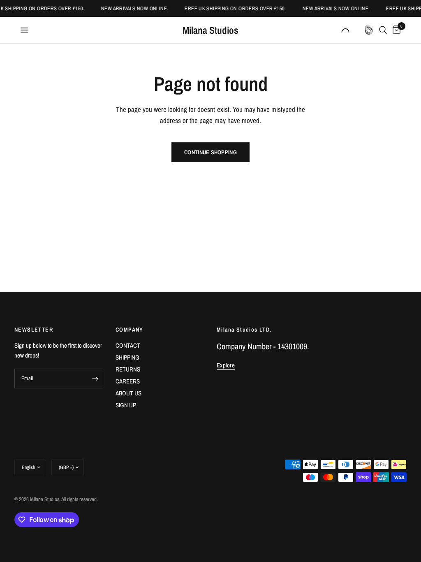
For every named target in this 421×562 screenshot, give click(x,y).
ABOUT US (128, 393)
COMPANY (129, 329)
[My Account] (345, 30)
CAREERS (128, 381)
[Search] (383, 30)
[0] (395, 30)
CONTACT (128, 345)
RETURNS (128, 369)
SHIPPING (127, 357)
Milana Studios (210, 30)
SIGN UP (126, 405)
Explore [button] (226, 365)
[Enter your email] (95, 378)
